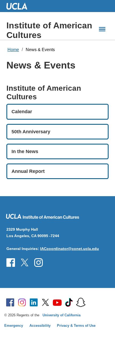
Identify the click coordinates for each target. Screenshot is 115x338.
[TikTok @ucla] (69, 302)
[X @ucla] (45, 302)
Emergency (13, 326)
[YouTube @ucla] (57, 302)
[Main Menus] (102, 29)
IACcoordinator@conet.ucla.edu (69, 248)
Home (13, 49)
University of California (61, 315)
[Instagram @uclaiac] (38, 262)
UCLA (19, 6)
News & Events (40, 49)
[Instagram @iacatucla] (24, 262)
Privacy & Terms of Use (76, 326)
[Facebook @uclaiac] (10, 262)
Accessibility (40, 326)
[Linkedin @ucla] (34, 302)
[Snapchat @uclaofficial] (81, 302)
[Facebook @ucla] (10, 302)
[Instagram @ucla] (22, 302)
